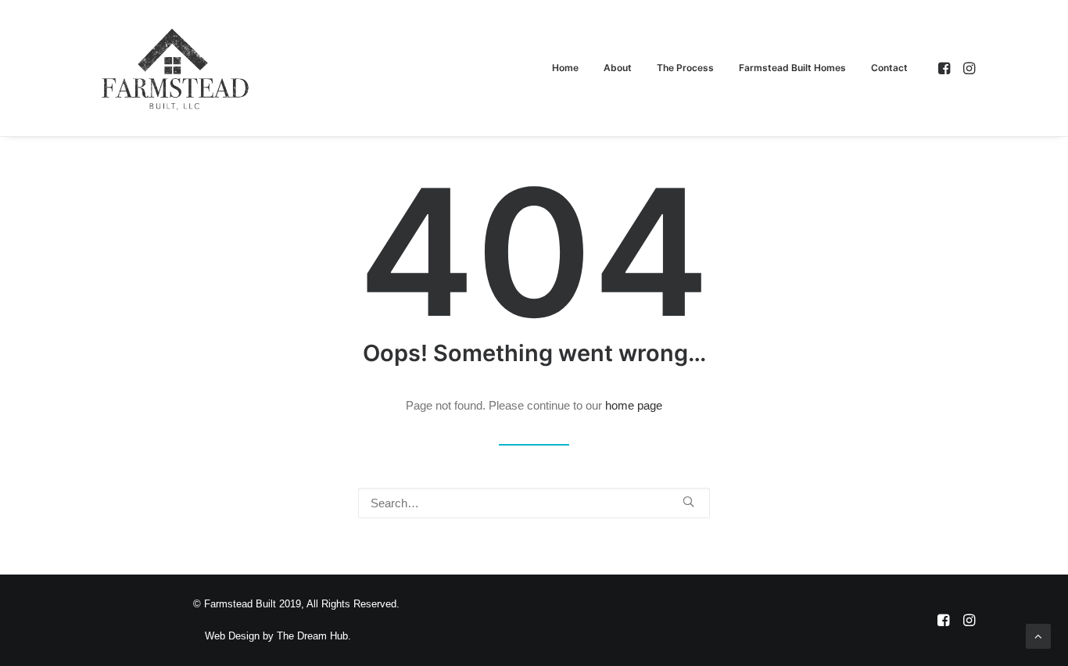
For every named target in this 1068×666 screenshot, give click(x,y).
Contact (889, 67)
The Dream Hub (312, 636)
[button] (945, 68)
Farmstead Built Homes (792, 67)
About (618, 67)
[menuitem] (565, 68)
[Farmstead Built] (175, 68)
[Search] (534, 503)
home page (633, 405)
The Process (685, 67)
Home (565, 67)
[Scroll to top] (1038, 635)
